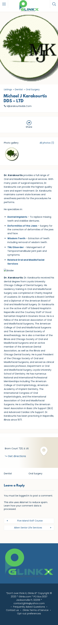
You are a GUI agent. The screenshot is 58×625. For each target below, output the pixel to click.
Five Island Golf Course (30, 520)
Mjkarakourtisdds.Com (19, 106)
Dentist (19, 89)
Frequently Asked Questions (29, 606)
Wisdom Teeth (16, 238)
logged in (24, 495)
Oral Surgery (33, 89)
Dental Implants (17, 217)
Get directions (17, 456)
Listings (8, 89)
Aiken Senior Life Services (28, 527)
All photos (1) (47, 142)
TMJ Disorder (15, 247)
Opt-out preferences (29, 613)
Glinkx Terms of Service (35, 610)
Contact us (12, 610)
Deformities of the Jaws (22, 225)
